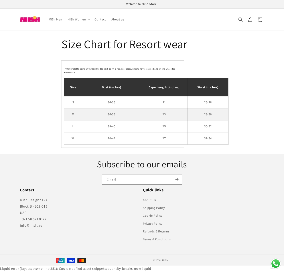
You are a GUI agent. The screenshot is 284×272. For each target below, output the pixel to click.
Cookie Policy (152, 216)
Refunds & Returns (156, 231)
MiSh (165, 260)
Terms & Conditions (157, 239)
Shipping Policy (154, 208)
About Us (149, 200)
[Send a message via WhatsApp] (276, 264)
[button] (78, 19)
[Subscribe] (177, 179)
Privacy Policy (152, 224)
